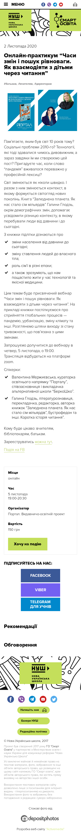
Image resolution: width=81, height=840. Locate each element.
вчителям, (26, 83)
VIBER (40, 590)
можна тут (43, 442)
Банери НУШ (29, 720)
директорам (44, 83)
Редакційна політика (33, 731)
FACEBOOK (40, 575)
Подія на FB (14, 449)
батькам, (11, 83)
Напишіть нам (75, 4)
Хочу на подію (27, 544)
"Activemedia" (55, 829)
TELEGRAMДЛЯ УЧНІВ (40, 604)
